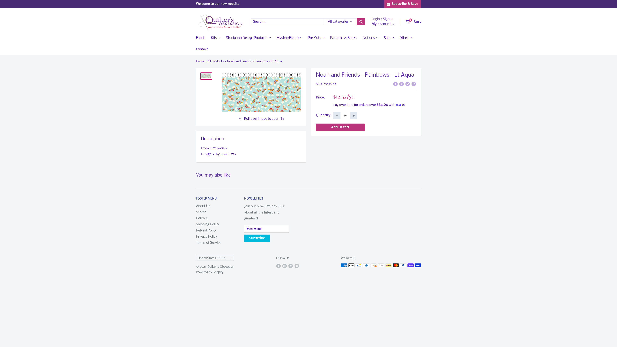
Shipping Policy (207, 224)
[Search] (361, 21)
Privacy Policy (206, 237)
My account (381, 24)
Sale (387, 38)
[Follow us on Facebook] (278, 266)
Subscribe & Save (405, 4)
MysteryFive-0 (288, 38)
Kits (214, 38)
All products (215, 61)
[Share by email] (413, 84)
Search (201, 212)
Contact (202, 49)
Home (200, 61)
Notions (369, 38)
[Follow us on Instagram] (284, 266)
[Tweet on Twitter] (407, 84)
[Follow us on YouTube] (297, 266)
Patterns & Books (343, 38)
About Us (203, 206)
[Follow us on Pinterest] (290, 266)
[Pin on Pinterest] (401, 84)
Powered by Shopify (210, 272)
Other (403, 38)
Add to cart (340, 127)
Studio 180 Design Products (246, 38)
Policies (201, 218)
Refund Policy (206, 230)
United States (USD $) (212, 258)
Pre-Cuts (314, 38)
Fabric (200, 38)
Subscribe (257, 238)
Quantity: (323, 115)
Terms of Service (208, 243)
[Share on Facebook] (395, 84)
